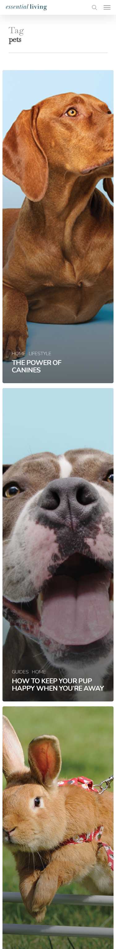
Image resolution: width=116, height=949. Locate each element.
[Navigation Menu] (107, 7)
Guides (20, 671)
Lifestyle (40, 353)
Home (19, 353)
